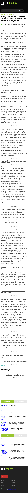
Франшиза (13, 480)
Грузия (2, 480)
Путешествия (9, 14)
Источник (3, 365)
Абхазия (2, 483)
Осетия (2, 485)
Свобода (3, 14)
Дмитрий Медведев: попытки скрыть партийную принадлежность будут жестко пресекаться (17, 451)
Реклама (13, 482)
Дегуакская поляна (13, 405)
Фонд (12, 483)
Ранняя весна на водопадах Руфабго (17, 416)
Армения (2, 482)
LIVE (11, 3)
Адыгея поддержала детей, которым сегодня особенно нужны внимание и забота (17, 446)
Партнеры (13, 485)
